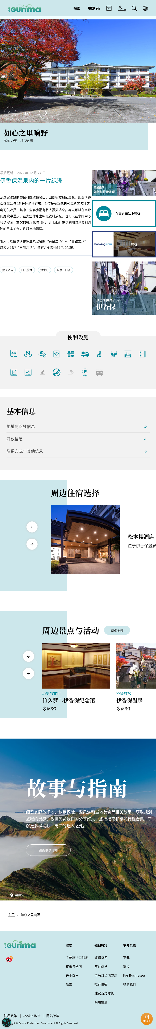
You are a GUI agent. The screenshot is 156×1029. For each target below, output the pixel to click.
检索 (69, 984)
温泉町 (44, 270)
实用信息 (100, 1001)
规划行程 (100, 945)
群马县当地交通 (105, 975)
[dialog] (6, 1022)
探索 (69, 945)
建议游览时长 (104, 993)
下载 (126, 957)
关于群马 (72, 975)
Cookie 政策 (32, 1015)
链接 (126, 966)
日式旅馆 (26, 270)
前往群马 (100, 966)
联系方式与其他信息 (24, 451)
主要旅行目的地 (77, 957)
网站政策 (52, 1015)
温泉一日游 (63, 270)
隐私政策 (10, 1015)
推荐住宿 (100, 984)
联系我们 (129, 984)
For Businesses (134, 975)
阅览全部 (117, 630)
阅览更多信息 (48, 850)
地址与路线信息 (20, 426)
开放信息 (14, 439)
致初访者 (100, 957)
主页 (11, 914)
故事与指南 (74, 966)
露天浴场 (7, 270)
